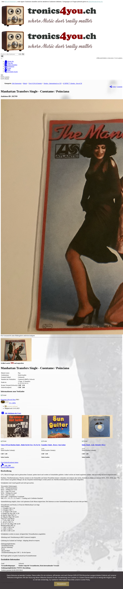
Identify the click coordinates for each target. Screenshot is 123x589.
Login (9, 68)
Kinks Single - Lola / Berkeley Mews (93, 445)
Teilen (114, 87)
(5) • (12, 403)
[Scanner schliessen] (2, 75)
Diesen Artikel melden (7, 467)
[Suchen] (23, 54)
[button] (120, 437)
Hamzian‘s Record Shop (8, 399)
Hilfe (8, 70)
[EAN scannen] (2, 56)
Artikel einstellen (12, 65)
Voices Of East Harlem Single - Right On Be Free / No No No (20, 445)
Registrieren (10, 66)
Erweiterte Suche (12, 72)
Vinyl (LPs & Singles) (35, 83)
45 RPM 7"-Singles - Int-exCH (72, 83)
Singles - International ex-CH (52, 83)
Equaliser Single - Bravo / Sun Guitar (53, 445)
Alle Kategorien (16, 83)
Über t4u (10, 63)
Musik (25, 83)
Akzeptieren (61, 584)
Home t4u (10, 61)
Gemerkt (119, 87)
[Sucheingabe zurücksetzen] (20, 54)
